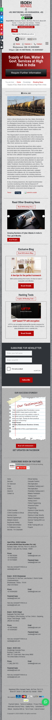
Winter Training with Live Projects (35, 526)
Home (18, 44)
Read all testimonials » (26, 446)
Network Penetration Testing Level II (34, 499)
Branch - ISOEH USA (13, 648)
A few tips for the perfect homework (26, 275)
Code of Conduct (39, 709)
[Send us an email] (1, 47)
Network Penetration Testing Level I (34, 494)
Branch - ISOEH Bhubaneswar (16, 576)
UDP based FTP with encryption (26, 321)
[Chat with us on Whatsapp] (45, 702)
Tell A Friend (29, 709)
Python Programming (34, 503)
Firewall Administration (14, 525)
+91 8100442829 (33, 47)
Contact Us (10, 493)
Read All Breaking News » (26, 207)
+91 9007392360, (16, 12)
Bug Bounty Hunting (13, 522)
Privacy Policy (38, 704)
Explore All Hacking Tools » (26, 299)
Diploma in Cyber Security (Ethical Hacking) (36, 511)
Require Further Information (26, 72)
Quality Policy (30, 706)
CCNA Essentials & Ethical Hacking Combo (15, 514)
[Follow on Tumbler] (1, 37)
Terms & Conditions (26, 704)
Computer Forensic (33, 481)
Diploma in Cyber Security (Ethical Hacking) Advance (36, 516)
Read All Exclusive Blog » (26, 253)
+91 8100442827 (37, 50)
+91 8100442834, (32, 12)
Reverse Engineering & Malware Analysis (14, 518)
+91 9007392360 (25, 50)
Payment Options (14, 704)
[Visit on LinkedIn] (1, 21)
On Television (11, 484)
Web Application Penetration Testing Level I (36, 485)
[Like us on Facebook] (1, 13)
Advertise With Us (18, 709)
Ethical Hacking (32, 479)
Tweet (9, 192)
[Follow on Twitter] (1, 17)
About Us (10, 491)
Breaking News (38, 82)
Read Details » (13, 240)
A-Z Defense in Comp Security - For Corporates (15, 528)
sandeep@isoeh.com (26, 27)
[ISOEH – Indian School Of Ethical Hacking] (26, 4)
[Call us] (1, 43)
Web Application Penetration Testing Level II (36, 489)
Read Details (26, 286)
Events (9, 488)
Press (9, 486)
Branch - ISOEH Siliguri (14, 612)
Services (10, 481)
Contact (39, 44)
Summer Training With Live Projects (36, 521)
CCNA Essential (12, 510)
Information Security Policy (16, 706)
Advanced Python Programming (33, 506)
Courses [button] (28, 44)
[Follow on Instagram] (1, 33)
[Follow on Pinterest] (1, 29)
